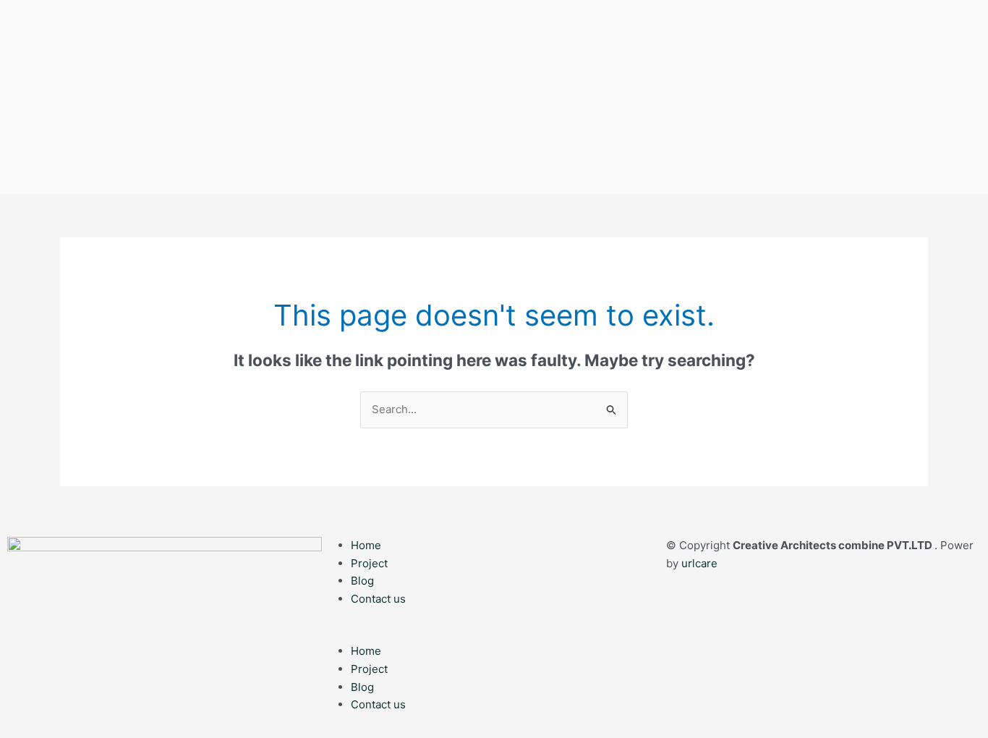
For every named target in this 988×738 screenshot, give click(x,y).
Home (366, 545)
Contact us (378, 599)
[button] (493, 633)
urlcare (699, 563)
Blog (362, 581)
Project (369, 563)
